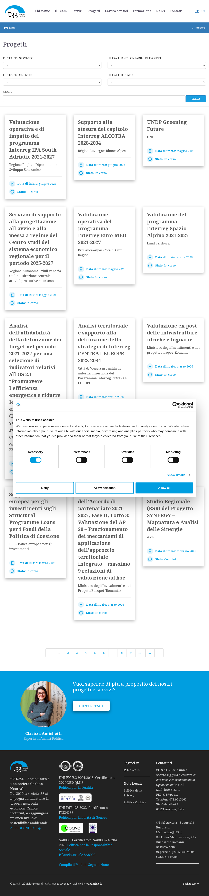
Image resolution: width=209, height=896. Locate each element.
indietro (200, 28)
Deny (45, 488)
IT (197, 11)
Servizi (77, 11)
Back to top (189, 883)
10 (139, 652)
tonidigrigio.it (94, 883)
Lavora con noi (116, 11)
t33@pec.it (170, 794)
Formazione (142, 11)
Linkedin (133, 770)
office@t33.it (173, 832)
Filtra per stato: (120, 75)
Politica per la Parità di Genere (83, 817)
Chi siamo (42, 11)
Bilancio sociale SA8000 (77, 855)
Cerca (7, 91)
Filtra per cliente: (17, 75)
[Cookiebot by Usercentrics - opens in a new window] (175, 405)
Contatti (176, 11)
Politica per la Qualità (76, 787)
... (149, 652)
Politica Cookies (135, 802)
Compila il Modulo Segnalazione (84, 865)
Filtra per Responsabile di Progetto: (136, 58)
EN (202, 11)
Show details (176, 475)
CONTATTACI (91, 706)
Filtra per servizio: (18, 58)
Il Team (61, 11)
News (160, 11)
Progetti (93, 11)
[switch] (81, 460)
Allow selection (105, 488)
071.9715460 (178, 799)
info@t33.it (172, 789)
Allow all (164, 488)
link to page (35, 157)
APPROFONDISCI (23, 828)
